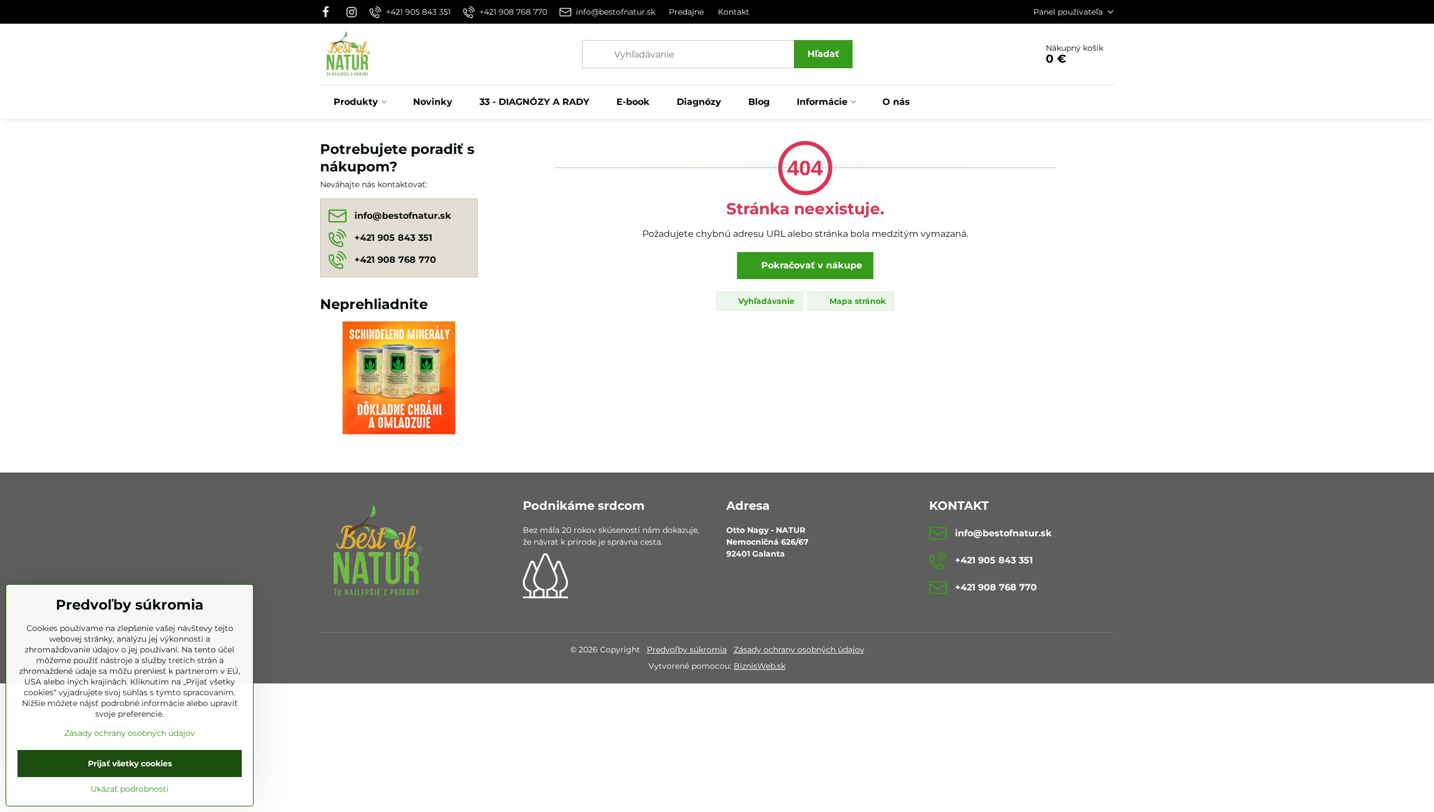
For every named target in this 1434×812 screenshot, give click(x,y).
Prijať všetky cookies (130, 763)
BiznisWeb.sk (759, 666)
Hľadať (823, 53)
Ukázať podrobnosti (129, 789)
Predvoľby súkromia (687, 650)
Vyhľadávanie (765, 301)
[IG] (352, 12)
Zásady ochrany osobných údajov (799, 650)
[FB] (329, 12)
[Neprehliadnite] (399, 379)
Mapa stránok (856, 301)
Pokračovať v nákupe (810, 265)
